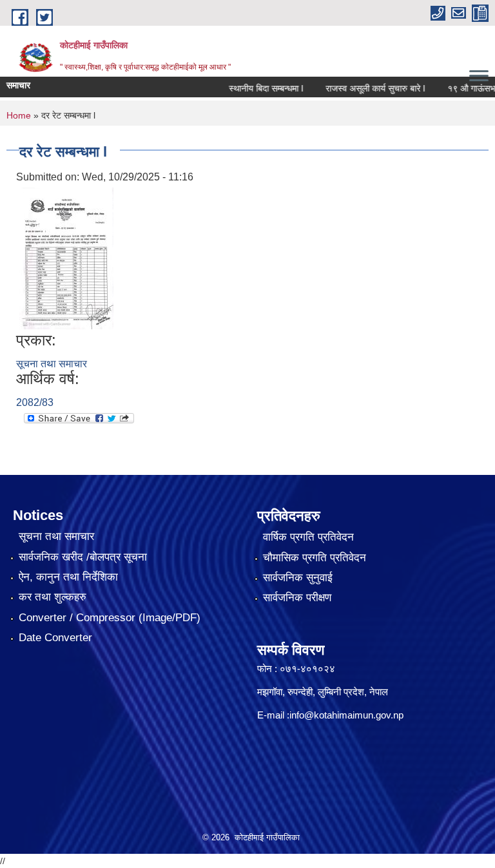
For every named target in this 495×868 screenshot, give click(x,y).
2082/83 (34, 402)
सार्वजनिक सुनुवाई (298, 578)
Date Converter (55, 638)
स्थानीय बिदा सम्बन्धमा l (255, 88)
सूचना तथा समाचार (51, 363)
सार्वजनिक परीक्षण (297, 598)
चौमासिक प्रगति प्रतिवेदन (314, 558)
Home (18, 115)
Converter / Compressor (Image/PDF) (109, 618)
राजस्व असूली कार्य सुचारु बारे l (364, 88)
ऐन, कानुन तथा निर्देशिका (68, 577)
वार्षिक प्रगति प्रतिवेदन (308, 537)
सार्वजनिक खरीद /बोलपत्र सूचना (83, 557)
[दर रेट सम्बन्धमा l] (66, 257)
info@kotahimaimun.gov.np (346, 714)
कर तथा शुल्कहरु (52, 597)
